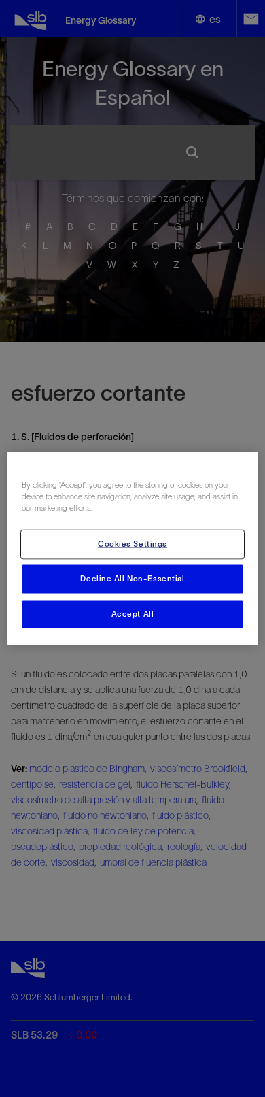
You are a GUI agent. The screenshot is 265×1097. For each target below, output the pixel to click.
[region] (133, 548)
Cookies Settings (132, 543)
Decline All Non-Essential (132, 578)
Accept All (132, 613)
